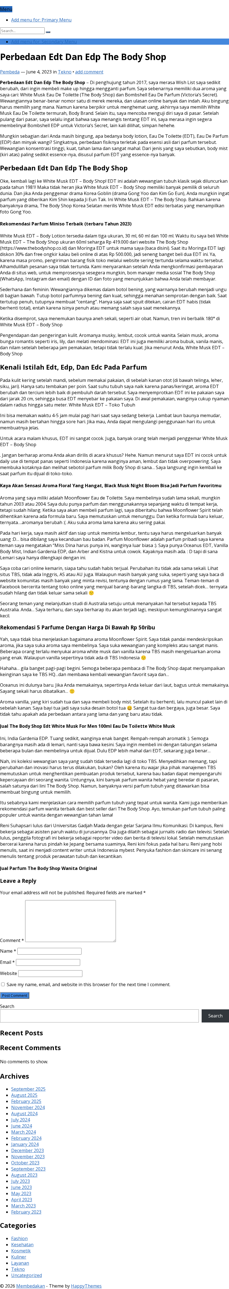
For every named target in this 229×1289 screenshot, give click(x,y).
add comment (89, 72)
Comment (12, 940)
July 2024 (20, 1120)
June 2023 (21, 1187)
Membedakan (30, 1286)
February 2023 (26, 1212)
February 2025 (26, 1101)
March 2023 (23, 1206)
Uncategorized (26, 1275)
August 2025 (24, 1095)
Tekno (64, 72)
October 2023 (25, 1163)
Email (7, 962)
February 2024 (26, 1138)
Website (8, 973)
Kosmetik (21, 1251)
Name (8, 951)
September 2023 (28, 1169)
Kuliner (18, 1257)
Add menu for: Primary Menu (41, 20)
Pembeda (10, 72)
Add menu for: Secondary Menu (44, 42)
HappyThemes (86, 1286)
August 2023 (24, 1175)
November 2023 (28, 1157)
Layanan (20, 1263)
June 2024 (21, 1126)
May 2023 (21, 1193)
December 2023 (27, 1150)
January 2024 (25, 1144)
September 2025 (28, 1089)
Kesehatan (22, 1245)
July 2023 (20, 1181)
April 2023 (21, 1200)
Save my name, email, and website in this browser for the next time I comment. (88, 984)
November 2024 (28, 1107)
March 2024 (23, 1132)
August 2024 (24, 1113)
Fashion (19, 1238)
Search (7, 1006)
